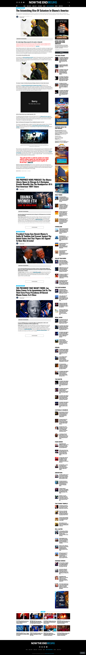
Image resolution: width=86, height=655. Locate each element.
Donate (56, 6)
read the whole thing (28, 328)
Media (44, 6)
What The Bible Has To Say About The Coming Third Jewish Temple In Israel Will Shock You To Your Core (63, 524)
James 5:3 (30, 162)
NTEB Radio (40, 6)
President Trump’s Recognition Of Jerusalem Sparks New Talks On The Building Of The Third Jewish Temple (63, 519)
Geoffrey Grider (22, 17)
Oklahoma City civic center (45, 116)
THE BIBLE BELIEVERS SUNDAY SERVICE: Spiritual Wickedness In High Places (63, 65)
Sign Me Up (61, 52)
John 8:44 (37, 46)
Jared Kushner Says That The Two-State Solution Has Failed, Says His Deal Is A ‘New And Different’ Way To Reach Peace (63, 507)
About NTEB (61, 6)
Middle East (34, 6)
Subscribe (82, 652)
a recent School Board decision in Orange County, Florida (31, 85)
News (24, 6)
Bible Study (29, 6)
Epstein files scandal (37, 272)
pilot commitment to (28, 57)
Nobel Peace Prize (39, 219)
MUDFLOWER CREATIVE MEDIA (49, 653)
